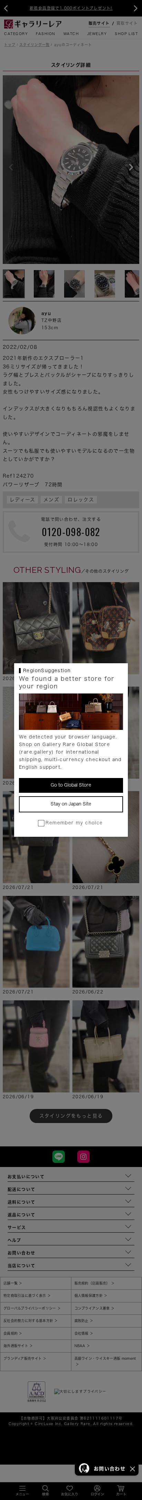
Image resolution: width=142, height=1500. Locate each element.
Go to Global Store (71, 785)
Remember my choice (74, 823)
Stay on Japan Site (71, 804)
